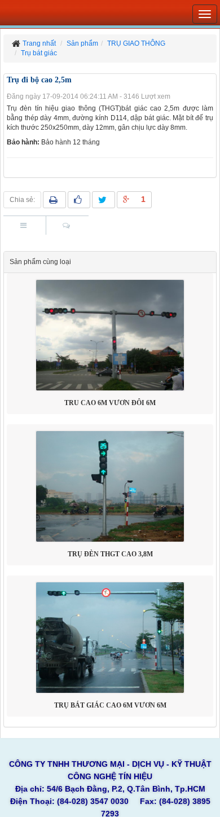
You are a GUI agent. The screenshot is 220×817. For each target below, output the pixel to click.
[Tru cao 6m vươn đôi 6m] (110, 335)
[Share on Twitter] (103, 199)
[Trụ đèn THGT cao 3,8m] (110, 486)
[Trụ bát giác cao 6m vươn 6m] (110, 637)
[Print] (54, 199)
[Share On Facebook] (79, 199)
